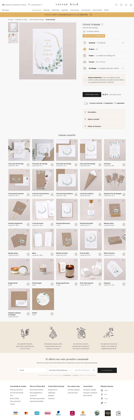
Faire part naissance (90, 393)
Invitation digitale (73, 390)
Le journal (33, 395)
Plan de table (84, 253)
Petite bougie (37, 283)
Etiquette (107, 283)
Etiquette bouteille (86, 223)
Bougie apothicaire (62, 283)
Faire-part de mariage (15, 164)
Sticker (34, 313)
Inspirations (36, 10)
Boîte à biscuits (109, 253)
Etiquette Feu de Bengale (113, 193)
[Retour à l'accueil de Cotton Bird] (67, 7)
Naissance (55, 10)
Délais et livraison (94, 126)
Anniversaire (86, 10)
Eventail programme (15, 223)
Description (92, 112)
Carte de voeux (73, 393)
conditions (75, 375)
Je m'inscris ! (107, 370)
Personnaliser (92, 94)
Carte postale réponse (16, 193)
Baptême (65, 10)
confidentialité (66, 375)
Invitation (107, 164)
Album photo (97, 10)
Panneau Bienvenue (63, 223)
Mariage (47, 10)
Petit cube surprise (86, 283)
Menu (34, 253)
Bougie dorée (13, 283)
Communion (74, 10)
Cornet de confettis (86, 193)
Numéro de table (62, 253)
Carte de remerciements (40, 193)
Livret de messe (37, 223)
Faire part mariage (89, 390)
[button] (91, 14)
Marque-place (109, 223)
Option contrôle (93, 119)
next (20, 52)
